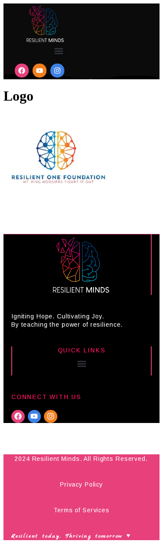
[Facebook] (22, 71)
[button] (59, 51)
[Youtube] (40, 71)
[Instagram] (57, 71)
